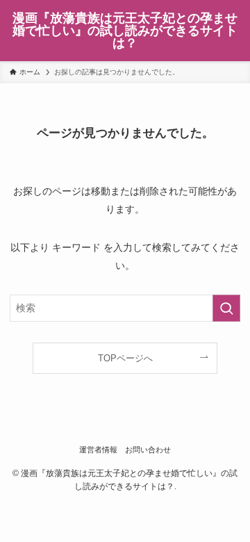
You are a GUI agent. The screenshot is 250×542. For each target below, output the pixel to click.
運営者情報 (98, 449)
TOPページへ (125, 358)
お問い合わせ (148, 449)
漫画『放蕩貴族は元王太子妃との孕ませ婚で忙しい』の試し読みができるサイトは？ (125, 30)
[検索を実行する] (226, 308)
